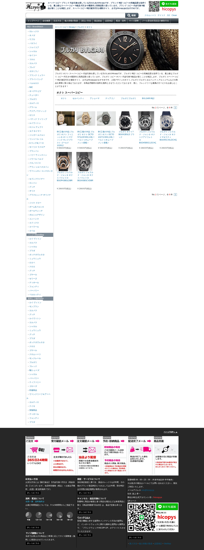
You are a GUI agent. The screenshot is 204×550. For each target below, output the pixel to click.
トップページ (33, 21)
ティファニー (35, 382)
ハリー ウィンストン (38, 155)
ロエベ (32, 263)
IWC (31, 87)
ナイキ (32, 406)
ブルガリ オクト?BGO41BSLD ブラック (126, 134)
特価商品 (33, 390)
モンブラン (34, 306)
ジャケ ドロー (35, 203)
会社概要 (46, 21)
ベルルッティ (35, 294)
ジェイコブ (34, 47)
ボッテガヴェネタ (37, 255)
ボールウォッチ (36, 211)
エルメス (33, 63)
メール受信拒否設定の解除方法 (155, 21)
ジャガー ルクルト (37, 135)
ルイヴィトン (35, 123)
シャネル (33, 51)
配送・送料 (121, 21)
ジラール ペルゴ (36, 159)
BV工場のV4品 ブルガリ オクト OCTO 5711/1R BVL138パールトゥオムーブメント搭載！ (85, 137)
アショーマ (94, 98)
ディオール (34, 282)
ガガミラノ (34, 71)
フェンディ (34, 286)
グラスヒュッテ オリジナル (38, 197)
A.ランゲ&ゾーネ (36, 143)
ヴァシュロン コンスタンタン (39, 173)
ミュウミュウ (35, 259)
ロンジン (33, 183)
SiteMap (167, 544)
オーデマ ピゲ (35, 91)
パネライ (33, 43)
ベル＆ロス (34, 83)
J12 (168, 15)
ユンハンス (34, 219)
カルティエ (34, 103)
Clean (174, 15)
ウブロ (32, 39)
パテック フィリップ (38, 119)
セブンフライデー (37, 179)
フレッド (33, 366)
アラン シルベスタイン (39, 167)
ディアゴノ (110, 98)
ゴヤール (33, 274)
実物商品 (33, 410)
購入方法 (133, 544)
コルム (32, 59)
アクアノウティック (38, 111)
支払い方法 (86, 21)
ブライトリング (36, 79)
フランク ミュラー (37, 75)
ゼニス (32, 115)
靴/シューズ (34, 370)
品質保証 (109, 21)
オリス (32, 191)
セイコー (33, 55)
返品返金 (98, 21)
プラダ (32, 251)
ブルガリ (33, 99)
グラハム (33, 107)
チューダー (34, 95)
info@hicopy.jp (147, 490)
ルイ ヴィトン (35, 239)
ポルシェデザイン (37, 215)
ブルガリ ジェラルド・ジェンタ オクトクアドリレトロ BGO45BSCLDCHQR (148, 137)
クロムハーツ (150, 15)
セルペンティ (78, 98)
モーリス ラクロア (37, 147)
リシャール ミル (36, 139)
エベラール (34, 227)
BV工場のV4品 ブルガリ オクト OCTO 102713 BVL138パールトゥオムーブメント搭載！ (106, 137)
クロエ (32, 267)
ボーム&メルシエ (36, 207)
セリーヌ (33, 278)
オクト (89, 27)
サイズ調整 (134, 21)
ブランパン (34, 151)
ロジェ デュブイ (36, 127)
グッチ (32, 187)
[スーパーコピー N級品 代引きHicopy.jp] (36, 6)
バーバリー (34, 290)
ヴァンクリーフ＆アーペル (38, 396)
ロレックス (34, 31)
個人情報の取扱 (71, 21)
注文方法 (57, 21)
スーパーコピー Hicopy (65, 27)
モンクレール (35, 358)
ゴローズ (33, 386)
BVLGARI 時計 (148, 98)
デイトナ (161, 15)
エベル (32, 231)
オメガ (32, 35)
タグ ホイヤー (35, 131)
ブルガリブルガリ (128, 98)
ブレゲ (32, 67)
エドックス (34, 223)
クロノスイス (35, 163)
